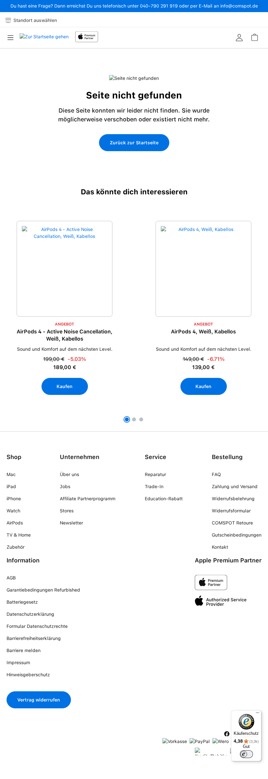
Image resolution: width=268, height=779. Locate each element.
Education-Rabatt (164, 498)
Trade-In (154, 486)
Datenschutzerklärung (30, 614)
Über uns (69, 474)
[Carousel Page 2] (134, 419)
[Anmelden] (239, 37)
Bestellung (227, 456)
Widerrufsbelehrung (233, 498)
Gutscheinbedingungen (236, 535)
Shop (14, 456)
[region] (134, 323)
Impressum (18, 662)
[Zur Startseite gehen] (44, 38)
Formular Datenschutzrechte (37, 626)
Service (155, 456)
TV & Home (19, 535)
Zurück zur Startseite (134, 142)
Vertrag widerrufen (38, 699)
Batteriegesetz (22, 602)
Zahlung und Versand (235, 486)
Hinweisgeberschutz (28, 674)
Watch (13, 510)
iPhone (14, 498)
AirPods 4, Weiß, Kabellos (203, 331)
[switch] (246, 754)
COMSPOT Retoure (232, 522)
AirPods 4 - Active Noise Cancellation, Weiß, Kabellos (64, 335)
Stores (67, 510)
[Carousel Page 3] (141, 419)
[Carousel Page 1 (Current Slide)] (127, 419)
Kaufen (65, 386)
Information (23, 560)
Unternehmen (79, 456)
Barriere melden (24, 650)
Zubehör (16, 547)
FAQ (216, 474)
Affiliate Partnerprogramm (87, 498)
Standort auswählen (34, 20)
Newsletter (71, 522)
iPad (11, 486)
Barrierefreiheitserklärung (34, 638)
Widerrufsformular (231, 510)
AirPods (15, 522)
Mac (11, 474)
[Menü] (12, 37)
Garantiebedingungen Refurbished (43, 590)
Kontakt (220, 547)
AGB (11, 577)
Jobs (65, 486)
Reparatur (155, 474)
